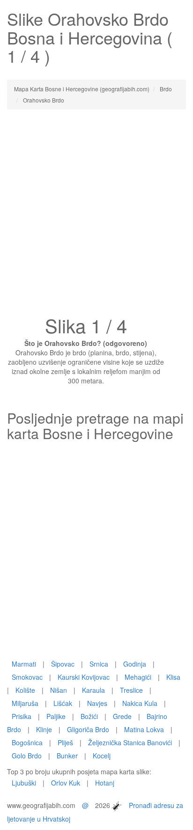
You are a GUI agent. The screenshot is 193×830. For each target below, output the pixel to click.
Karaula (93, 690)
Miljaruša (25, 703)
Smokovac (27, 677)
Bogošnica (27, 742)
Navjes (97, 703)
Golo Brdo (27, 755)
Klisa (173, 677)
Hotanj (104, 782)
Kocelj (102, 755)
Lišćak (62, 703)
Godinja (134, 663)
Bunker (67, 755)
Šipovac (62, 663)
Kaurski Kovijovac (84, 677)
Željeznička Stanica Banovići (130, 742)
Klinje (44, 729)
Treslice (131, 690)
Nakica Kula (139, 703)
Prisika (21, 716)
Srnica (98, 663)
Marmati (24, 663)
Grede (122, 716)
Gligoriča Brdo (88, 729)
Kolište (25, 690)
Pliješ (65, 742)
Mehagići (138, 677)
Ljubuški (24, 782)
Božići (89, 716)
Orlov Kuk (65, 782)
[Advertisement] (96, 215)
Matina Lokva (144, 729)
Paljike (56, 716)
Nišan (58, 690)
